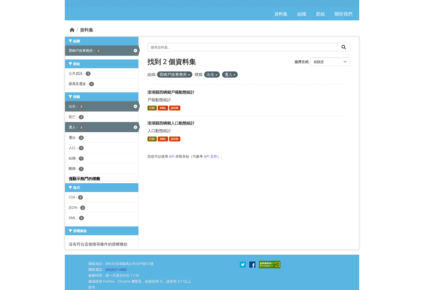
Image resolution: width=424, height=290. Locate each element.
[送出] (343, 47)
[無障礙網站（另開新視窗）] (270, 264)
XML (163, 108)
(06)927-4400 (116, 269)
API (171, 156)
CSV (152, 108)
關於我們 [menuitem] (343, 14)
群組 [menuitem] (320, 14)
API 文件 (210, 156)
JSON (174, 108)
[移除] (189, 75)
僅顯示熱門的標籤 (84, 178)
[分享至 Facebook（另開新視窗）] (252, 264)
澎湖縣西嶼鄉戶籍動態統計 (171, 92)
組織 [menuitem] (301, 14)
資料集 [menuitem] (281, 14)
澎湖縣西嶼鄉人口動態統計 (171, 123)
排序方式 (301, 61)
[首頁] (72, 30)
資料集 (86, 30)
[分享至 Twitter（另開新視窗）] (242, 264)
